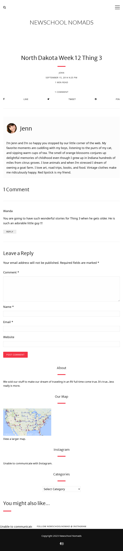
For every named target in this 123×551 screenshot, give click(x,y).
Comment (11, 272)
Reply (9, 231)
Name (8, 307)
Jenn (61, 72)
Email (8, 322)
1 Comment (61, 92)
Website (8, 337)
